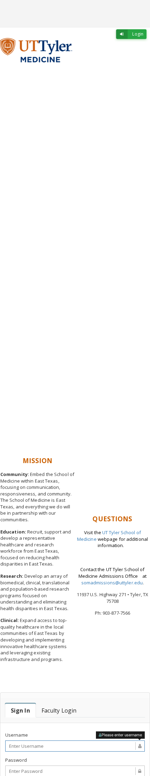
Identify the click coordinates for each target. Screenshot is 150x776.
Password (16, 760)
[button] (11, 262)
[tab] (20, 710)
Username (16, 735)
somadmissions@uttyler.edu (112, 582)
